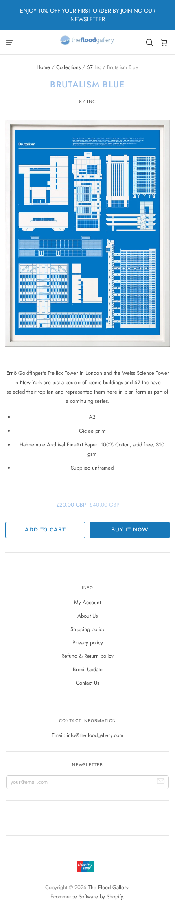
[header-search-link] (149, 42)
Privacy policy (87, 642)
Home (43, 67)
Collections (68, 67)
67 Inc (94, 67)
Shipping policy (87, 629)
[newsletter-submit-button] (161, 782)
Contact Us (87, 683)
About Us (87, 616)
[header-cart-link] (164, 42)
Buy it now (129, 529)
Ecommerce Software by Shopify (86, 897)
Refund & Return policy (87, 656)
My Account (87, 602)
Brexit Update (88, 669)
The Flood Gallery (108, 887)
